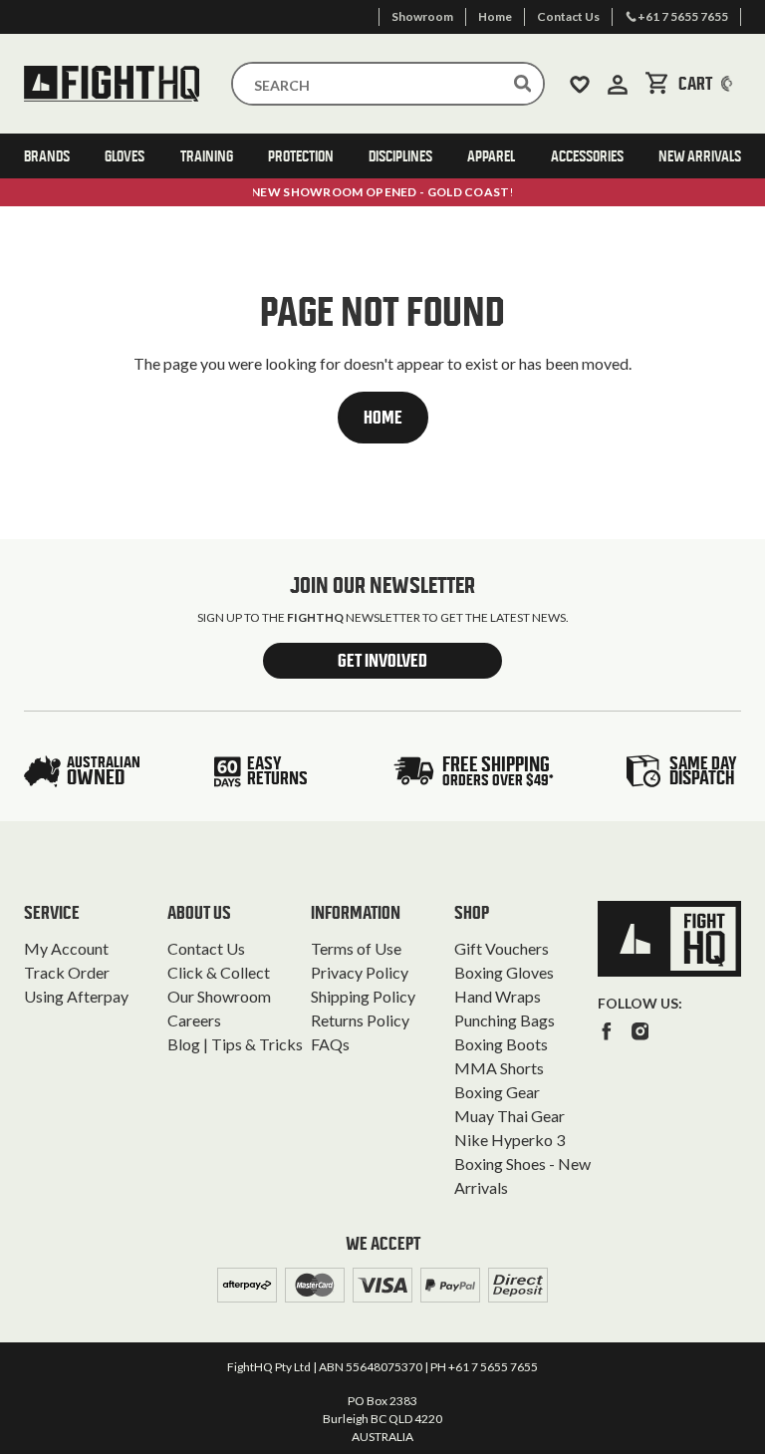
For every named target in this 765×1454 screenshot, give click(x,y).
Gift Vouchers (501, 948)
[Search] (523, 84)
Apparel (491, 155)
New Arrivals (699, 155)
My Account (66, 948)
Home (383, 418)
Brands (47, 155)
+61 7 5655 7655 (493, 1366)
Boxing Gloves (504, 972)
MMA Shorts (499, 1067)
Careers (194, 1020)
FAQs (330, 1043)
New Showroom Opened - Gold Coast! (382, 191)
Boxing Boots (501, 1043)
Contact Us (206, 948)
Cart (709, 84)
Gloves (124, 155)
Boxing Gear (497, 1091)
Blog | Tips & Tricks (235, 1043)
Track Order (67, 972)
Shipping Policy (363, 996)
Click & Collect (218, 972)
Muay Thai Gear (509, 1115)
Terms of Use (356, 948)
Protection (301, 155)
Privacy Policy (359, 972)
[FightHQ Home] (669, 939)
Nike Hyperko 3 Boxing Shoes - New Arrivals (522, 1163)
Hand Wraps (497, 996)
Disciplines (400, 155)
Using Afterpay (76, 996)
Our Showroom (219, 996)
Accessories (587, 155)
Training (206, 155)
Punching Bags (504, 1020)
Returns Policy (360, 1020)
